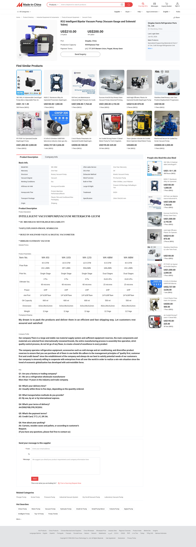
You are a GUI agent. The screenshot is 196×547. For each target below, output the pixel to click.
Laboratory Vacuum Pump (113, 497)
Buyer (128, 12)
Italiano (86, 533)
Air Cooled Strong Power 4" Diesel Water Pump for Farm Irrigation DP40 (171, 316)
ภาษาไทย (135, 533)
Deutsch (93, 533)
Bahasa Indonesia (160, 533)
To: (29, 454)
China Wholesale (89, 530)
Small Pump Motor (98, 509)
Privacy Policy (131, 538)
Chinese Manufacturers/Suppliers (71, 530)
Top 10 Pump (39, 514)
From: (27, 449)
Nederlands (102, 533)
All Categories (24, 12)
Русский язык (78, 533)
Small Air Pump (81, 509)
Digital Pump (128, 509)
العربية (110, 533)
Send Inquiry (80, 54)
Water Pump (36, 509)
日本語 (123, 533)
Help (139, 12)
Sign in (177, 6)
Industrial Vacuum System (69, 497)
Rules (178, 12)
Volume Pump (114, 509)
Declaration (121, 538)
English (45, 533)
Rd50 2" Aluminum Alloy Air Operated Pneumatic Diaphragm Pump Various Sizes (171, 180)
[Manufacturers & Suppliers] (28, 4)
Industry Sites (112, 530)
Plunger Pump (21, 497)
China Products (53, 530)
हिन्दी (128, 533)
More (150, 48)
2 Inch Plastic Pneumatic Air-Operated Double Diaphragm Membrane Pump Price (171, 299)
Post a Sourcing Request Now (69, 483)
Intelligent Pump (24, 514)
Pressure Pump (49, 497)
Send (35, 479)
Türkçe (142, 533)
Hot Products (42, 530)
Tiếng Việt (150, 533)
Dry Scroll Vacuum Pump (91, 497)
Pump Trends (53, 514)
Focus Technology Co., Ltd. (83, 538)
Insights (155, 530)
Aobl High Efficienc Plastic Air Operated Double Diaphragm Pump (171, 231)
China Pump (22, 509)
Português (60, 533)
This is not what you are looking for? (43, 483)
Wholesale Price (101, 530)
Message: (26, 459)
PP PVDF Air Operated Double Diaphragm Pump (171, 265)
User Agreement (111, 538)
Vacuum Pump (50, 509)
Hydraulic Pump (65, 509)
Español (52, 533)
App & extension (152, 12)
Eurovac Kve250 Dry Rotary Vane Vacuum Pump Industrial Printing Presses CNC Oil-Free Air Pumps (171, 214)
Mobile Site (147, 530)
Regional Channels (125, 530)
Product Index (137, 530)
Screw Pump (35, 497)
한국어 (116, 533)
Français (68, 533)
